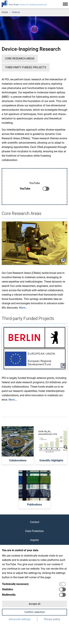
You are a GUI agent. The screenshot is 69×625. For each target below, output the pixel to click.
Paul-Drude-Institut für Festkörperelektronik (24, 4)
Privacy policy (52, 619)
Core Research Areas (19, 58)
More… (23, 307)
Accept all (34, 603)
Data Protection (34, 531)
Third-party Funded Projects (25, 67)
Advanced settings (19, 619)
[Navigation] (65, 4)
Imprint (34, 540)
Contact (34, 522)
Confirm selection (34, 612)
